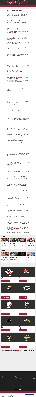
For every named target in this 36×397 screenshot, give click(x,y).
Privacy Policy (12, 396)
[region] (18, 395)
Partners (25, 379)
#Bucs (18, 65)
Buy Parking (7, 297)
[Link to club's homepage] (1, 5)
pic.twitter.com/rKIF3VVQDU (21, 135)
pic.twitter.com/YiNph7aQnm (19, 19)
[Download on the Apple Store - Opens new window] (16, 389)
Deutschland (34, 384)
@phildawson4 (11, 162)
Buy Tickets (3, 297)
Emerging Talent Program (25, 375)
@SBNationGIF (10, 101)
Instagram (34, 383)
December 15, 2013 (17, 20)
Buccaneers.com (18, 350)
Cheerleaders (16, 377)
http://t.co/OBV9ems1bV (22, 101)
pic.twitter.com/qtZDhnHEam (16, 228)
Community (16, 376)
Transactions (2, 375)
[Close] (35, 395)
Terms (20, 386)
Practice (16, 375)
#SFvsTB (15, 19)
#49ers (8, 162)
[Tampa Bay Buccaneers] (18, 392)
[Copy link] (28, 12)
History (2, 377)
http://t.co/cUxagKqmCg (10, 19)
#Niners (22, 65)
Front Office (2, 376)
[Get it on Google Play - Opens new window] (20, 390)
